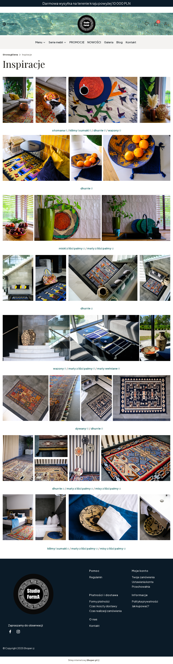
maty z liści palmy (99, 248)
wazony (113, 130)
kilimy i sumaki (79, 130)
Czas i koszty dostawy (103, 606)
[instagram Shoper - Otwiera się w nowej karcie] (18, 631)
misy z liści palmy (107, 488)
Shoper (28, 648)
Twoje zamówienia (143, 577)
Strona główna (10, 54)
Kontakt (94, 625)
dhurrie (98, 130)
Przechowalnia (141, 586)
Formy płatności (99, 601)
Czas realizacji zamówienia (105, 611)
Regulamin (95, 577)
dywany (80, 428)
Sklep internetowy (82, 660)
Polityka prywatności (145, 601)
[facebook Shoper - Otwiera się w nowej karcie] (10, 631)
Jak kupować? (140, 606)
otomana (58, 130)
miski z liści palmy (71, 248)
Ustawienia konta (142, 582)
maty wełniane (107, 368)
